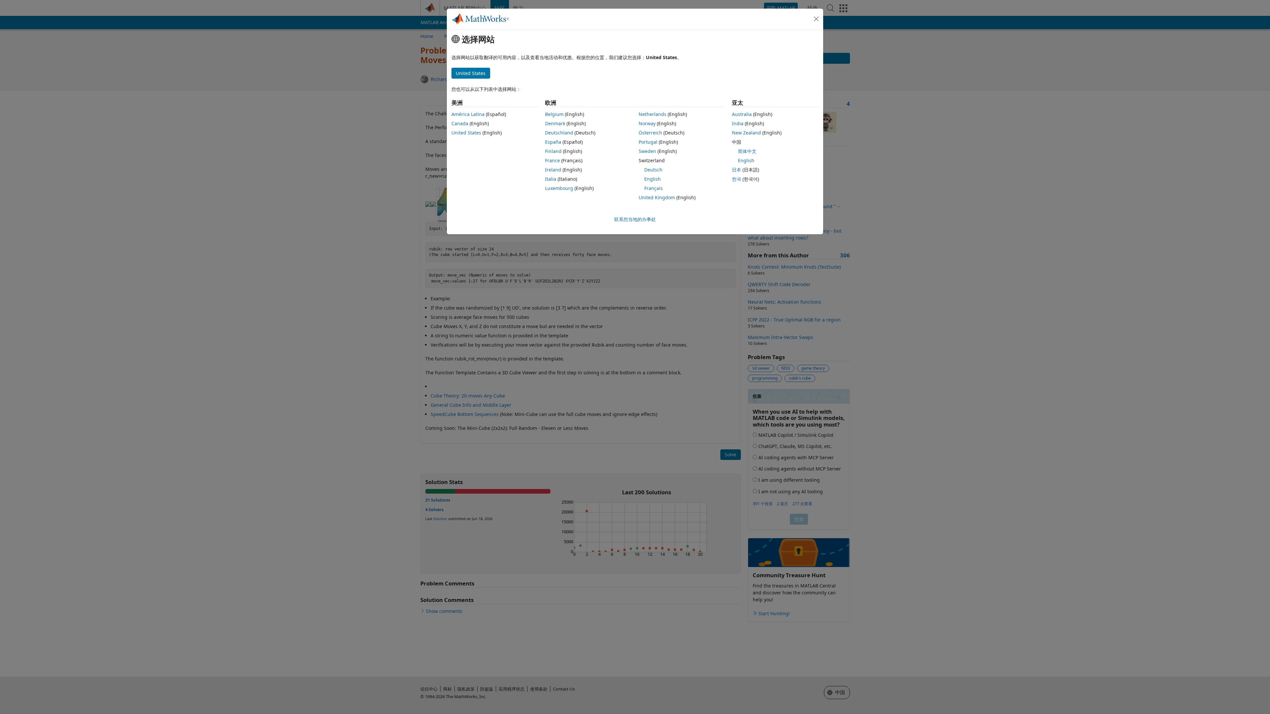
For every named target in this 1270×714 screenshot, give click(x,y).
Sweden (647, 151)
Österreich (650, 133)
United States (466, 133)
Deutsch (653, 170)
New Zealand (746, 133)
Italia (550, 179)
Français (653, 188)
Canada (459, 123)
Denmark (555, 123)
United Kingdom (657, 197)
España (553, 142)
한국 (736, 179)
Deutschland (559, 133)
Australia (742, 114)
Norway (647, 123)
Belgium (554, 114)
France (552, 160)
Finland (553, 151)
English (652, 179)
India (737, 123)
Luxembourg (559, 188)
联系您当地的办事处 (635, 219)
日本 (736, 170)
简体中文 (747, 151)
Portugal (648, 142)
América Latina (468, 114)
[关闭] (816, 18)
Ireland (553, 170)
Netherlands (652, 114)
